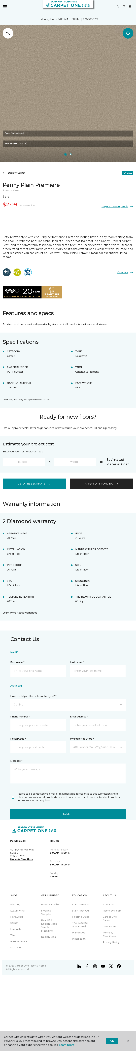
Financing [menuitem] (16, 947)
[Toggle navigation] (5, 6)
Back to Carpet (16, 172)
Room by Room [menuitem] (112, 910)
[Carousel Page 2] (71, 154)
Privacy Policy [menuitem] (111, 942)
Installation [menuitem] (79, 938)
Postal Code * (18, 739)
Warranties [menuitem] (78, 932)
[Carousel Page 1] (65, 154)
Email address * (79, 716)
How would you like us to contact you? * (33, 696)
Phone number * (20, 716)
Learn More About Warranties (20, 612)
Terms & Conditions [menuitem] (109, 934)
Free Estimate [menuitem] (18, 941)
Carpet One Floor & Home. (30, 965)
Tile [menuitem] (12, 935)
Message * (16, 761)
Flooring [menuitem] (15, 904)
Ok (112, 1040)
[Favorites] (124, 6)
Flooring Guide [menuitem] (81, 916)
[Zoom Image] (8, 33)
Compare (122, 272)
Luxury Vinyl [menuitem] (17, 910)
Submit (68, 813)
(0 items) (130, 6)
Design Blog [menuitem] (48, 936)
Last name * (77, 662)
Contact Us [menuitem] (109, 926)
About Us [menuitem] (108, 904)
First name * (17, 662)
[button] (118, 6)
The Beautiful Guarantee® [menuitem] (80, 924)
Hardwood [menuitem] (16, 916)
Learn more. (67, 1045)
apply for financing (99, 483)
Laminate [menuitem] (16, 929)
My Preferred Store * (82, 739)
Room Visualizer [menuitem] (51, 904)
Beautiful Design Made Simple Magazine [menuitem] (49, 925)
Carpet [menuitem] (14, 922)
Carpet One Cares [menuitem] (110, 918)
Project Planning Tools (115, 206)
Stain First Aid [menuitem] (80, 910)
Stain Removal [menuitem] (80, 904)
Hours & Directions (21, 859)
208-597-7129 (90, 19)
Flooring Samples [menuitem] (46, 912)
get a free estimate (31, 483)
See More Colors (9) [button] (16, 143)
